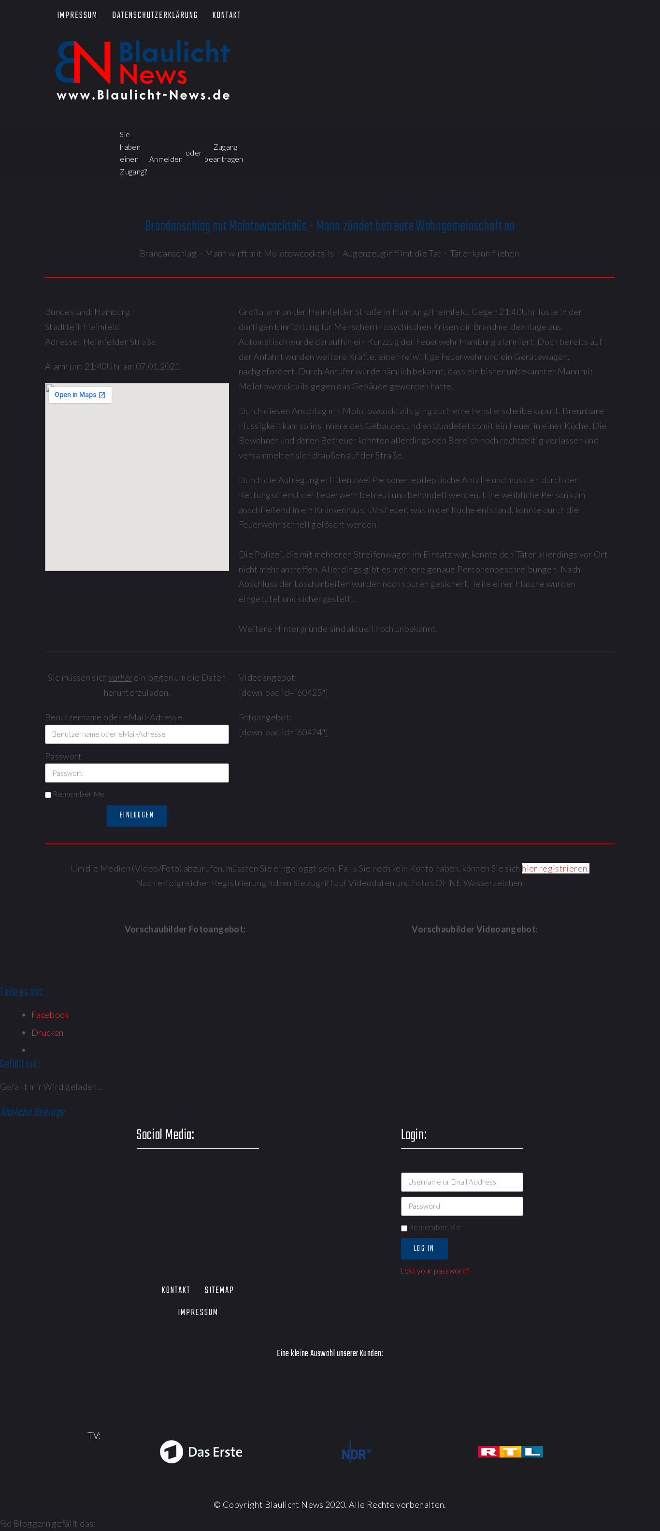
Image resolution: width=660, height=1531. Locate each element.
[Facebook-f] (493, 16)
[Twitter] (521, 16)
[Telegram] (604, 16)
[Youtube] (549, 16)
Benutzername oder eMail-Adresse (113, 717)
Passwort (63, 756)
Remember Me (77, 793)
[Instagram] (576, 16)
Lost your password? (435, 1270)
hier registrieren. (555, 868)
